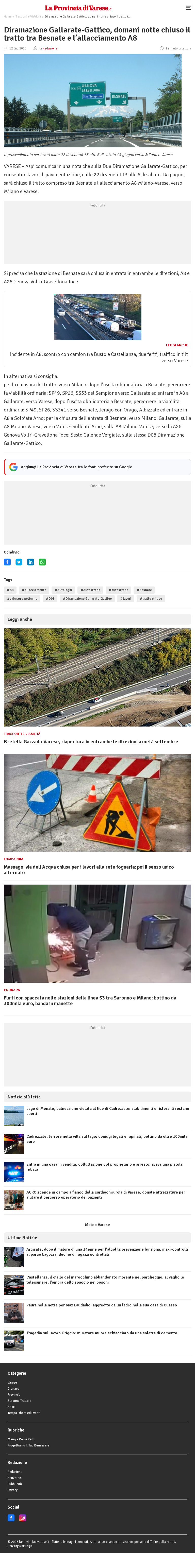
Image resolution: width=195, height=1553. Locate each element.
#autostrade (118, 590)
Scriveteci (15, 1478)
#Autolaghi (63, 590)
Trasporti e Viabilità (28, 17)
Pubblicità (15, 1484)
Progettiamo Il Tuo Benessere (28, 1445)
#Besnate (144, 590)
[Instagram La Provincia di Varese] (22, 1520)
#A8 (10, 590)
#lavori (125, 599)
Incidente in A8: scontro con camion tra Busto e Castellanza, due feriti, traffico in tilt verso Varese (99, 357)
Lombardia (13, 859)
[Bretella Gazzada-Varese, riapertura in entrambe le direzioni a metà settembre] (97, 726)
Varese (12, 1383)
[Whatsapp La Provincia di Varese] (42, 564)
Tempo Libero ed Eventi (24, 1413)
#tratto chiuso (151, 599)
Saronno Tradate (19, 1401)
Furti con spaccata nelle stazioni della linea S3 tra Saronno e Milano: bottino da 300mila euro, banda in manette (90, 1001)
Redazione (15, 1472)
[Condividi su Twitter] (18, 564)
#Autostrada (90, 590)
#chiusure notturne (22, 599)
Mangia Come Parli (21, 1439)
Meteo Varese (97, 1224)
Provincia (14, 1395)
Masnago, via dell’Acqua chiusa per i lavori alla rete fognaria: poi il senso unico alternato (89, 870)
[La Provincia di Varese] (78, 7)
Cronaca (12, 990)
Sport (11, 1407)
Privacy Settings (20, 1546)
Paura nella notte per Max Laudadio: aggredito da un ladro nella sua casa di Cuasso (101, 1305)
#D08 (50, 599)
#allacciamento (34, 590)
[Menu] (190, 7)
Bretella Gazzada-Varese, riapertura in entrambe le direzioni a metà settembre (91, 741)
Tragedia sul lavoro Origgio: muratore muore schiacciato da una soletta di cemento (101, 1333)
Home (7, 17)
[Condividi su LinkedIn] (30, 564)
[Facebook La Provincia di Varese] (7, 564)
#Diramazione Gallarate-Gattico (87, 599)
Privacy (13, 1490)
